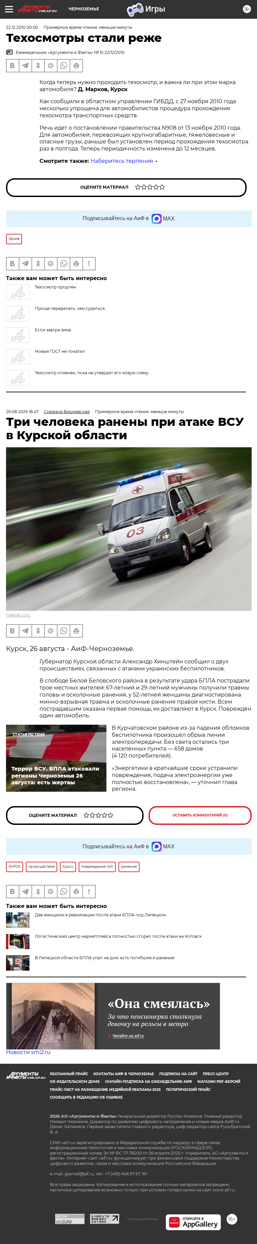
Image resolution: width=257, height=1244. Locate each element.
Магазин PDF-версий (218, 1081)
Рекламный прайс (69, 1074)
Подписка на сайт (178, 1074)
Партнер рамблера (142, 1219)
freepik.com (18, 614)
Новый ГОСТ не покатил (60, 351)
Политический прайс (188, 1090)
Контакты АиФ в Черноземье (123, 1074)
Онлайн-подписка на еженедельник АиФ (148, 1081)
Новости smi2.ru (28, 1052)
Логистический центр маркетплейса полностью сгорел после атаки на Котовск (118, 936)
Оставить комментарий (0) (200, 815)
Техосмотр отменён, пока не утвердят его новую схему (92, 372)
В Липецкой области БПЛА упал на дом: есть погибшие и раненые (104, 957)
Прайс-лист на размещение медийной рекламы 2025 (105, 1090)
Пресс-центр (216, 1074)
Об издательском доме (75, 1081)
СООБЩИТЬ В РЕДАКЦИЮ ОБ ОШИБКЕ (86, 1097)
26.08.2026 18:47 (22, 411)
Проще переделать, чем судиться (70, 308)
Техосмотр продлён (55, 286)
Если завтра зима (53, 329)
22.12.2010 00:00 (22, 27)
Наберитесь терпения (122, 161)
